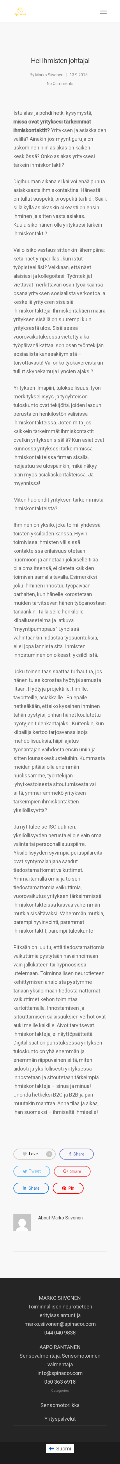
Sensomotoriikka (60, 1405)
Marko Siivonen (49, 75)
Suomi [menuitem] (63, 1448)
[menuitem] (60, 1448)
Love (39, 1153)
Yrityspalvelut (60, 1419)
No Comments (60, 83)
